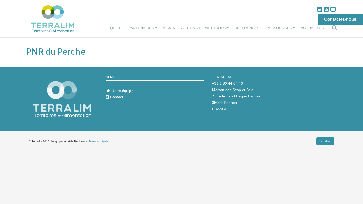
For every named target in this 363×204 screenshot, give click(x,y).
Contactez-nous (340, 19)
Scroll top (325, 141)
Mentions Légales (98, 141)
